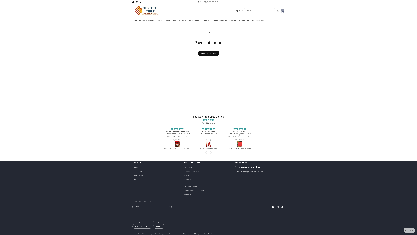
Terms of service (208, 234)
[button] (206, 152)
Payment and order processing (194, 190)
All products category (191, 171)
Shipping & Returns (190, 187)
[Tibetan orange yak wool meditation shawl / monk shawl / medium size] (240, 144)
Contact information (175, 234)
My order (187, 175)
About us (135, 167)
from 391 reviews (208, 123)
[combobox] (259, 10)
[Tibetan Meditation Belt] (208, 144)
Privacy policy (163, 234)
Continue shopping (208, 53)
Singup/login (188, 167)
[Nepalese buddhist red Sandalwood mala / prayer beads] (177, 144)
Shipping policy (187, 234)
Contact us (187, 179)
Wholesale (187, 194)
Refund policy (198, 234)
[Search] (273, 10)
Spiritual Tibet (141, 234)
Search (186, 183)
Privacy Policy (137, 171)
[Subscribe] (169, 206)
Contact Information (139, 175)
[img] (208, 120)
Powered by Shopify (151, 234)
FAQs (134, 179)
